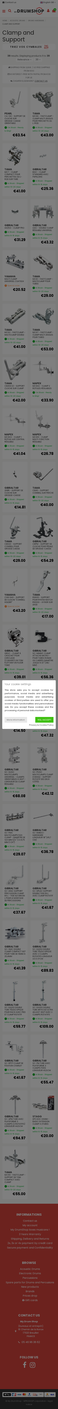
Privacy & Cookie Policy (41, 725)
